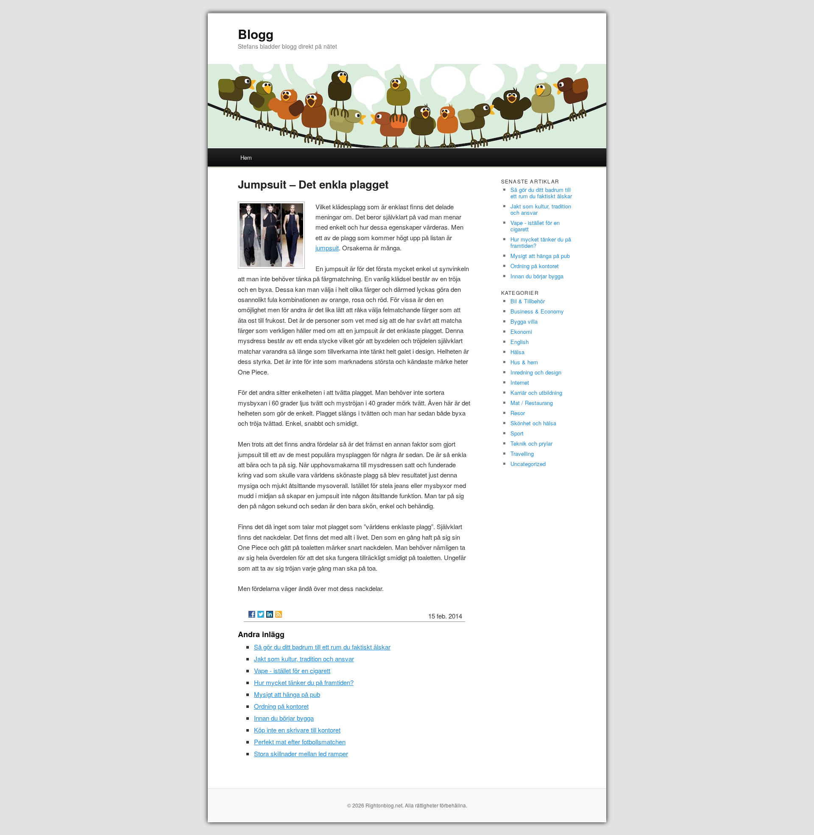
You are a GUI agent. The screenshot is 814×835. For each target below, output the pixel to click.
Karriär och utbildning (536, 392)
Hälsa (517, 352)
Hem (246, 157)
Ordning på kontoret (281, 706)
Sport (517, 433)
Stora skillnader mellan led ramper (301, 753)
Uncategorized (528, 464)
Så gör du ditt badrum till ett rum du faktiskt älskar (322, 646)
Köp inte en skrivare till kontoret (297, 729)
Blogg (255, 34)
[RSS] (278, 614)
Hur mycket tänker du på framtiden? (304, 682)
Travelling (522, 453)
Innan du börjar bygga (284, 717)
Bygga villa (524, 321)
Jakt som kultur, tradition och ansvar (304, 658)
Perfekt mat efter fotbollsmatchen (300, 741)
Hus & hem (524, 362)
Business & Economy (537, 311)
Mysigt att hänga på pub (287, 694)
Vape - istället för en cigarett (292, 670)
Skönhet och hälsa (533, 423)
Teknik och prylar (531, 443)
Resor (517, 413)
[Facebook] (251, 614)
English (519, 342)
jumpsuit (327, 247)
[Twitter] (260, 614)
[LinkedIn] (269, 614)
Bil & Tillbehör (527, 301)
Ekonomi (521, 331)
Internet (519, 382)
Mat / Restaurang (531, 403)
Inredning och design (535, 372)
